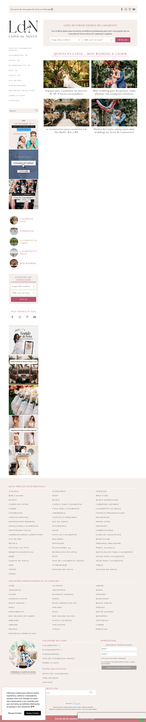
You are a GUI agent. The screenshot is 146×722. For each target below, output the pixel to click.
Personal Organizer (108, 543)
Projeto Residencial (21, 552)
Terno (12, 569)
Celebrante (16, 513)
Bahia (99, 590)
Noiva (12, 60)
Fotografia (59, 526)
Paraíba (57, 607)
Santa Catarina (62, 620)
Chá (11, 70)
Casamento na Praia (108, 509)
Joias (55, 530)
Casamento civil (26, 220)
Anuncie (48, 682)
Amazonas (15, 590)
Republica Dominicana (22, 633)
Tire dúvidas (51, 678)
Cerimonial (59, 513)
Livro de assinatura (108, 535)
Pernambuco (16, 612)
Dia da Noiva (60, 522)
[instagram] (125, 9)
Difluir (95, 709)
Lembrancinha (104, 530)
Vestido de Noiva (106, 569)
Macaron (57, 539)
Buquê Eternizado (107, 500)
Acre (12, 586)
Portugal (102, 629)
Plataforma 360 (61, 548)
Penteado (58, 543)
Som (11, 565)
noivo (12, 75)
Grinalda (102, 526)
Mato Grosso (17, 603)
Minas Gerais (104, 603)
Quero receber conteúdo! (119, 667)
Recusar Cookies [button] (15, 713)
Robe (11, 556)
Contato (14, 101)
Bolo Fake (102, 496)
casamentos (16, 55)
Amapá (100, 586)
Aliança (14, 491)
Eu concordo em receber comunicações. (114, 658)
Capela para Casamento (67, 504)
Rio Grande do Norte (22, 616)
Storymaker (59, 565)
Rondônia (102, 616)
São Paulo (102, 620)
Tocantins (58, 625)
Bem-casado (16, 496)
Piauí (55, 612)
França (13, 629)
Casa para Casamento (65, 509)
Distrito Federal (63, 594)
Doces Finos (103, 522)
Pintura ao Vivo (19, 548)
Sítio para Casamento (109, 561)
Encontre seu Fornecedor (23, 278)
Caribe (100, 625)
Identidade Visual (20, 530)
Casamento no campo (28, 241)
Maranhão (102, 599)
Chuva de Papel (86, 709)
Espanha (101, 594)
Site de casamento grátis (59, 658)
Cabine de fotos (19, 504)
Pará (12, 607)
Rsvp (55, 556)
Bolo (55, 496)
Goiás (55, 599)
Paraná (100, 607)
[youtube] (133, 9)
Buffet (13, 500)
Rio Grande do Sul (63, 616)
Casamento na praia (28, 252)
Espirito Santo (18, 599)
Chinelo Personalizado (110, 513)
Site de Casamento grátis (20, 49)
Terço (99, 565)
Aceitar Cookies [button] (32, 713)
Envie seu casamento (55, 674)
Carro (12, 509)
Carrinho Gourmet (107, 504)
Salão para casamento (110, 556)
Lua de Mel (15, 80)
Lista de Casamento (64, 535)
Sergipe (13, 625)
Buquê (56, 500)
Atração (101, 491)
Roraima (14, 620)
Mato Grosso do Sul (64, 603)
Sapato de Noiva (19, 561)
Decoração (103, 517)
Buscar (23, 299)
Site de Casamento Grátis (68, 561)
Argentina (58, 590)
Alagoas (57, 586)
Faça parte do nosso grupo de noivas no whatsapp (31, 9)
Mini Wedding (28, 263)
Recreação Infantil (64, 552)
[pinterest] (129, 9)
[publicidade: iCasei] (23, 134)
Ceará (12, 594)
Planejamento (17, 65)
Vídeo (12, 574)
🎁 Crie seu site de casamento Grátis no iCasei (73, 718)
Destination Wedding (22, 522)
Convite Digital (19, 517)
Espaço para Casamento (23, 526)
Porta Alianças (105, 548)
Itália (56, 629)
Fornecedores (17, 85)
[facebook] (121, 9)
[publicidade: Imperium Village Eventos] (23, 370)
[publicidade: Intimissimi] (23, 430)
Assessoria (59, 491)
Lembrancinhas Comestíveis (26, 535)
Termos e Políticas (56, 709)
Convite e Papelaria (64, 517)
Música (13, 543)
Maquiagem (103, 539)
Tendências (27, 231)
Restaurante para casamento (114, 552)
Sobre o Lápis (17, 96)
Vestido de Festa (62, 569)
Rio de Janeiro (105, 612)
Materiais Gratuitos (22, 90)
